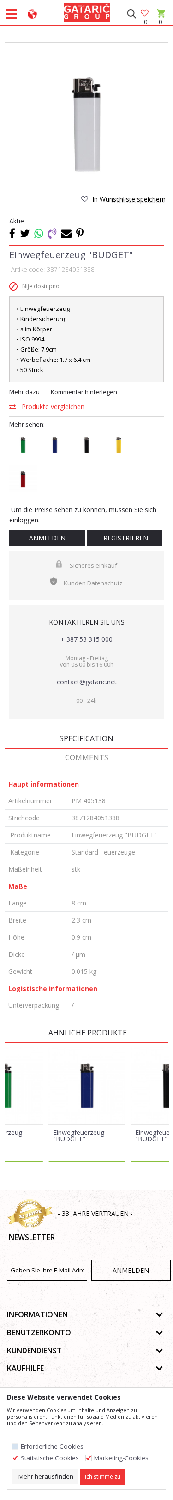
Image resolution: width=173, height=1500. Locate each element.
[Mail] (66, 233)
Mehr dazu (24, 392)
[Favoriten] (145, 14)
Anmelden (47, 537)
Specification (86, 738)
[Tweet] (25, 233)
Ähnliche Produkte (87, 1033)
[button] (131, 14)
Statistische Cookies (50, 1458)
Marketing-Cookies (121, 1458)
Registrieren (124, 537)
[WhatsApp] (38, 233)
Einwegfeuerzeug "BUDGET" (78, 1135)
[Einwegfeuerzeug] (86, 1085)
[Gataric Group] (87, 11)
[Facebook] (12, 233)
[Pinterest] (80, 233)
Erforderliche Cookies (52, 1446)
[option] (86, 124)
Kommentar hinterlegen (84, 392)
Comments (86, 757)
